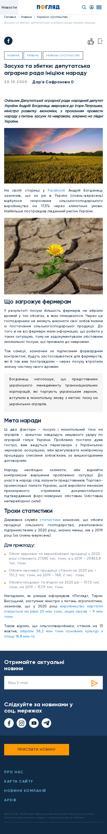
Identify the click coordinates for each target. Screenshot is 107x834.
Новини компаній (25, 791)
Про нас (14, 772)
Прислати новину (37, 749)
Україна (33, 55)
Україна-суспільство (52, 17)
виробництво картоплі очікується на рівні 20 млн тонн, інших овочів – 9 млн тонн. (53, 611)
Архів (10, 800)
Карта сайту (18, 781)
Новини (26, 17)
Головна (10, 17)
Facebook (56, 190)
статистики (51, 520)
